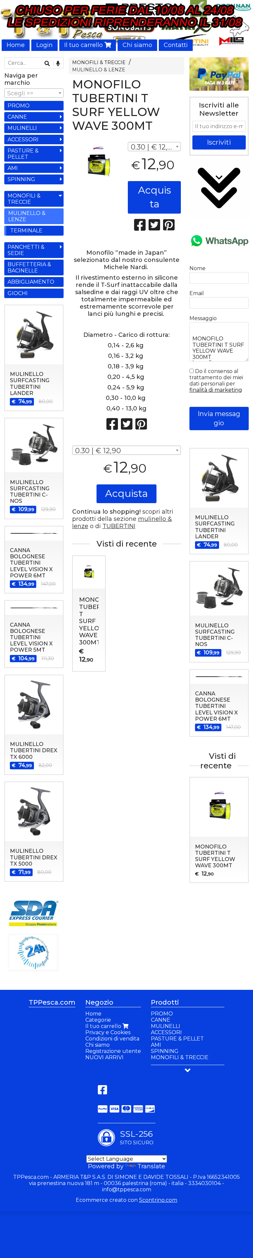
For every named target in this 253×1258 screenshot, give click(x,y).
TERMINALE (26, 230)
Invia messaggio (219, 418)
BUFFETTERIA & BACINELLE (29, 267)
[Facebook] (102, 1092)
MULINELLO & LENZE (98, 70)
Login (44, 45)
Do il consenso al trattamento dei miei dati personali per (216, 380)
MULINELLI (22, 128)
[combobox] (154, 146)
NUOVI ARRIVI (104, 1057)
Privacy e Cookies (107, 1032)
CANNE (17, 117)
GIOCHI (18, 293)
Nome (197, 268)
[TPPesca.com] (126, 25)
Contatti (176, 45)
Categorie (98, 1020)
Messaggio (203, 318)
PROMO (19, 106)
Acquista (154, 197)
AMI (13, 168)
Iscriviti (219, 142)
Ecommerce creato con (126, 1200)
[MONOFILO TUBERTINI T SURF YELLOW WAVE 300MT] (98, 162)
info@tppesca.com (126, 1189)
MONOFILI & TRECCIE (99, 62)
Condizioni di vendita (112, 1039)
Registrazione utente (113, 1051)
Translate (151, 1166)
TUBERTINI (118, 526)
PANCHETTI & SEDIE (26, 250)
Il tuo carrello (84, 45)
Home (16, 45)
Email (196, 293)
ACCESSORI (23, 139)
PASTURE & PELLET (23, 154)
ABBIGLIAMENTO (31, 282)
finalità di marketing (215, 390)
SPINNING (21, 179)
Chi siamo (137, 45)
